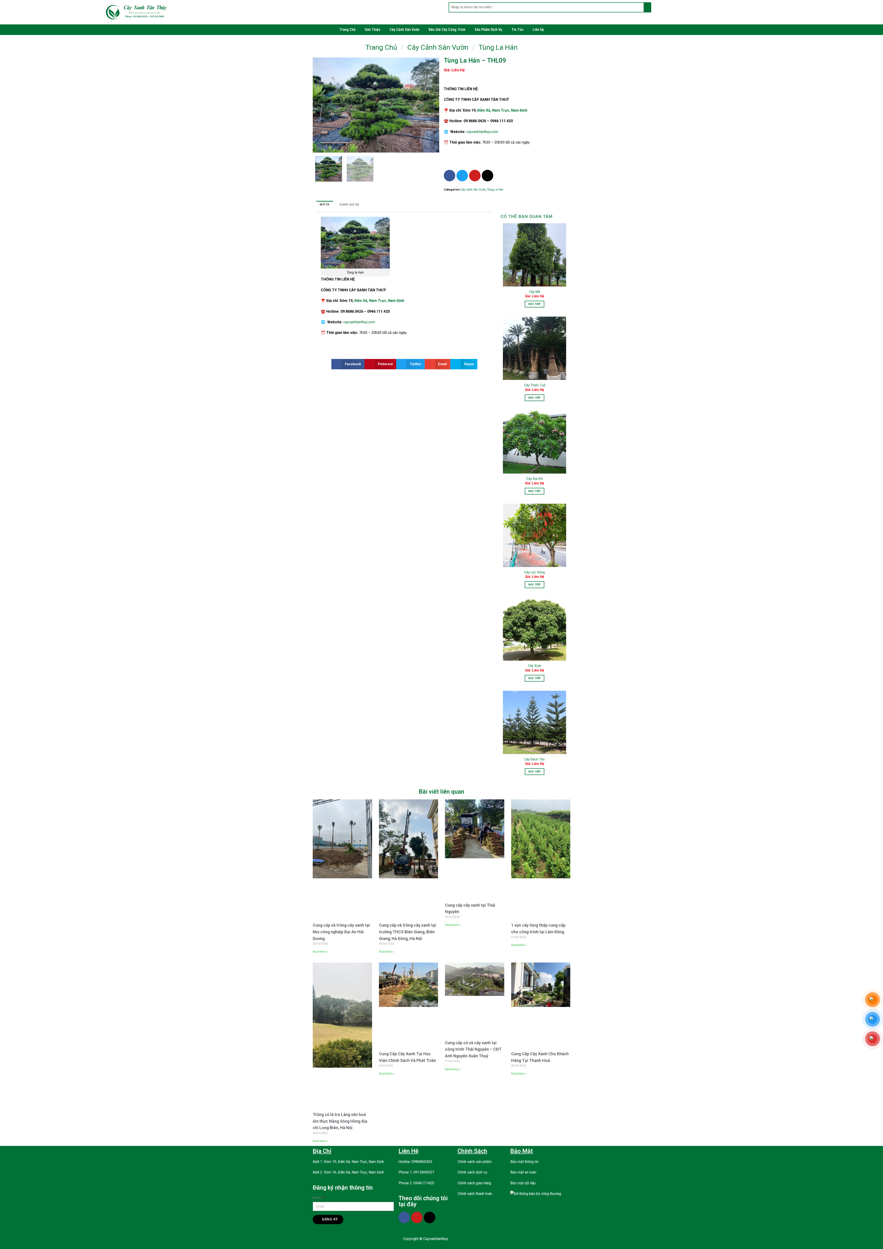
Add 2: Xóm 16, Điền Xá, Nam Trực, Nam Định (348, 1172)
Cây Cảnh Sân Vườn (404, 29)
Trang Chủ (347, 29)
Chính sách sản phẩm (475, 1161)
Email (317, 1198)
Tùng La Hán (498, 47)
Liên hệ (538, 29)
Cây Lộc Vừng (534, 572)
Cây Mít (534, 292)
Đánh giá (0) (349, 204)
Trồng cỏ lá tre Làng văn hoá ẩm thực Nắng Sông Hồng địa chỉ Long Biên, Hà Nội (340, 1121)
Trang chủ (381, 47)
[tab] (324, 204)
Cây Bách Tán (534, 759)
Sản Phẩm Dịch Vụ (488, 29)
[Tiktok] (487, 175)
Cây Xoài (534, 666)
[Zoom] (318, 146)
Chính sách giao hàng (474, 1183)
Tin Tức (517, 29)
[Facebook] (449, 175)
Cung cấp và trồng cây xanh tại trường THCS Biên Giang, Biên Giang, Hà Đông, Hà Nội (407, 932)
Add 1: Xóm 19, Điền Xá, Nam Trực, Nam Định (348, 1161)
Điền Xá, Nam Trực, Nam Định (502, 110)
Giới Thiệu (372, 29)
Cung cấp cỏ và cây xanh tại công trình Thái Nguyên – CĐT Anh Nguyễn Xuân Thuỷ (473, 1049)
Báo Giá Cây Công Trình (447, 29)
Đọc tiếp (534, 304)
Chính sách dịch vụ (472, 1172)
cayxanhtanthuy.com (482, 132)
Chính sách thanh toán (475, 1193)
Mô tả (324, 204)
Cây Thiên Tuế (534, 385)
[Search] (647, 7)
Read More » (321, 951)
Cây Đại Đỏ (534, 479)
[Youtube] (475, 175)
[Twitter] (462, 175)
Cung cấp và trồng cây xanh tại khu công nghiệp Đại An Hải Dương (341, 932)
